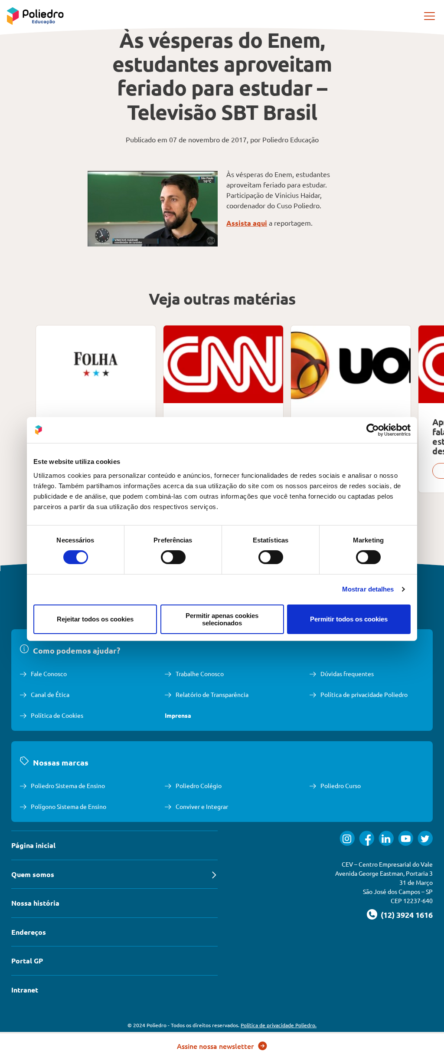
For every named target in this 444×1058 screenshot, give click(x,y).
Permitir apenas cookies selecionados (222, 619)
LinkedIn (386, 838)
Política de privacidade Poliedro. (279, 1025)
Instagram (347, 838)
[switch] (173, 557)
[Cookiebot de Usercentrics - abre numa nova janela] (373, 430)
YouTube (405, 838)
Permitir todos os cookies (349, 619)
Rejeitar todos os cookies (95, 619)
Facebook (366, 838)
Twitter (425, 838)
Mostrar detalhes (368, 589)
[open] (430, 16)
